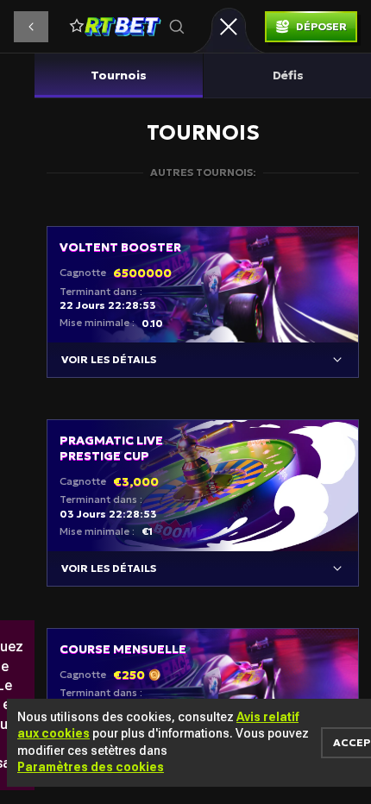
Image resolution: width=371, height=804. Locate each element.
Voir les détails (108, 359)
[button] (31, 26)
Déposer (321, 26)
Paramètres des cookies (90, 767)
